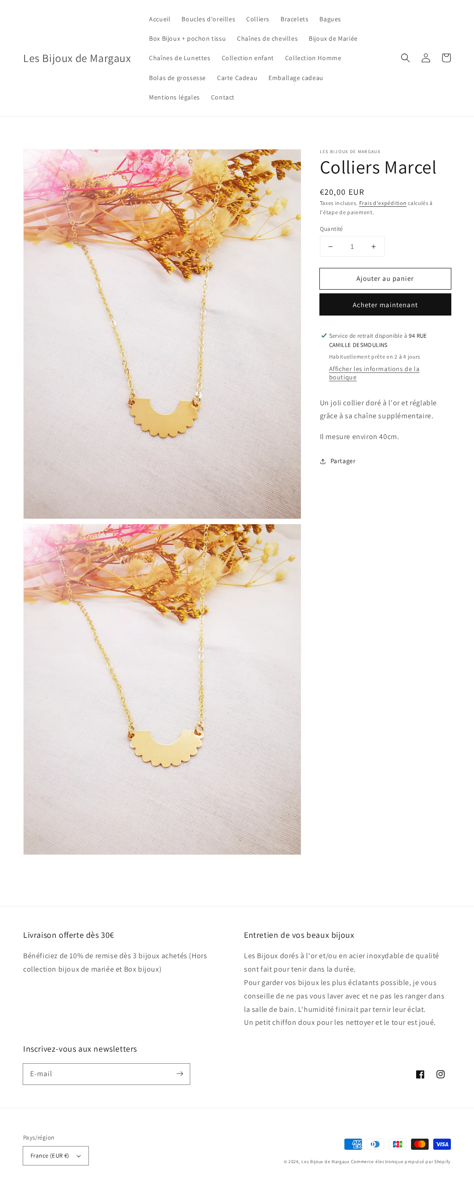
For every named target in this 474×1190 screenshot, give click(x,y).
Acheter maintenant (385, 304)
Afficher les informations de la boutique (374, 373)
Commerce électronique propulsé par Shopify (401, 1162)
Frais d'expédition (383, 202)
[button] (405, 58)
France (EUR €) (50, 1155)
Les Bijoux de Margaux (325, 1162)
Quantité (331, 229)
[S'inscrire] (179, 1074)
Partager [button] (343, 461)
